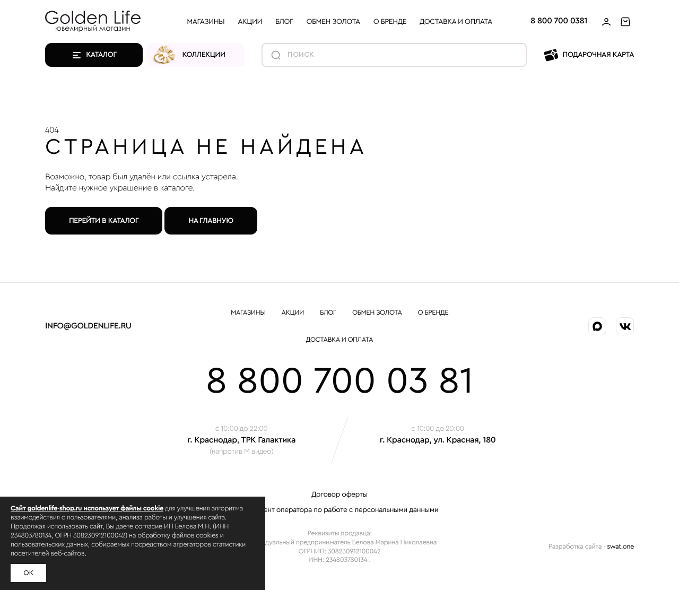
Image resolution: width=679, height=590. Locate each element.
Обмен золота (333, 21)
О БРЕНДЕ (389, 21)
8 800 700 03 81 (340, 381)
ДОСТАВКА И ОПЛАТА (456, 21)
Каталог (101, 54)
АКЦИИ (250, 21)
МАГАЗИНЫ (205, 21)
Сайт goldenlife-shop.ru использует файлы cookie (87, 508)
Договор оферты (339, 494)
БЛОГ (284, 21)
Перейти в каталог (103, 220)
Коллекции (203, 54)
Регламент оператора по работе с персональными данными (340, 510)
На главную (210, 220)
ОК (28, 573)
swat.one (620, 546)
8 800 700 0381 (558, 21)
